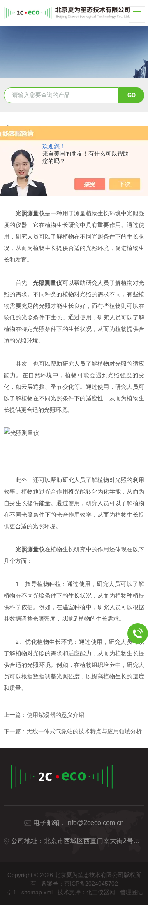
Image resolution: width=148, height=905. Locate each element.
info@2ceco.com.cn (95, 822)
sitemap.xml (37, 892)
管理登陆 (131, 892)
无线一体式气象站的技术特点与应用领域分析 (84, 731)
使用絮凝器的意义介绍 (55, 714)
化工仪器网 (100, 892)
